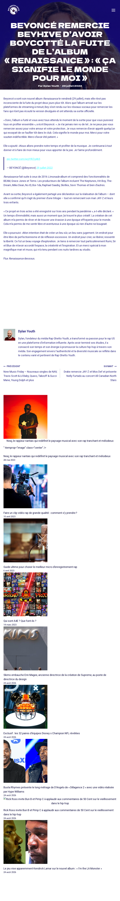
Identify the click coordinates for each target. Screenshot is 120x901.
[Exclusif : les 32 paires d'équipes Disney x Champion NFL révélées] (60, 707)
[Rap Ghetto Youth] (13, 10)
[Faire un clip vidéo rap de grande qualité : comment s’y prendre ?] (60, 486)
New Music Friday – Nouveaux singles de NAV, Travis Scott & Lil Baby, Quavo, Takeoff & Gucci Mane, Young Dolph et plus (30, 373)
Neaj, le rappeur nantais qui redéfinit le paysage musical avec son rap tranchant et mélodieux (60, 440)
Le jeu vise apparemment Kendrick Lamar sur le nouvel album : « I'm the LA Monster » (53, 868)
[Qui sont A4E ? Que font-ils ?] (60, 594)
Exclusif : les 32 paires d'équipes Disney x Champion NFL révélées (42, 733)
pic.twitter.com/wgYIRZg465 (23, 158)
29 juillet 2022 (44, 167)
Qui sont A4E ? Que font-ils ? (20, 620)
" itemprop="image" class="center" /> (25, 447)
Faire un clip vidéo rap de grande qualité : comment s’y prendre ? (40, 512)
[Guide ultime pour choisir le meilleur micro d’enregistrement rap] (60, 540)
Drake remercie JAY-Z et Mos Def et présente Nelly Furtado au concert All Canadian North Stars (90, 373)
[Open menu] (113, 10)
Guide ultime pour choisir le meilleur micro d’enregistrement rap (40, 566)
